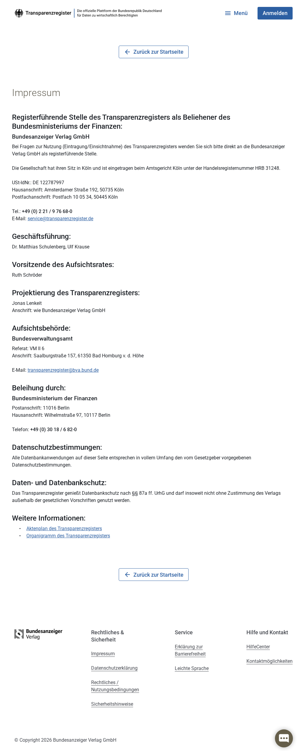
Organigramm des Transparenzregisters (68, 536)
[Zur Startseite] (89, 13)
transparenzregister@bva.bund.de (63, 370)
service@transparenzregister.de (60, 218)
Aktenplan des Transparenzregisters (64, 528)
